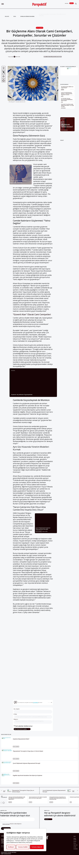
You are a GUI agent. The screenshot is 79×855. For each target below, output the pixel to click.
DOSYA (14, 16)
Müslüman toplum (58, 56)
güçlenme (53, 56)
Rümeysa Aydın (17, 56)
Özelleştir (11, 847)
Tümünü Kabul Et (36, 847)
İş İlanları (75, 846)
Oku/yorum (63, 118)
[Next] (4, 803)
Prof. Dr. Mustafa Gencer (64, 129)
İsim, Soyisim (16, 709)
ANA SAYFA (7, 16)
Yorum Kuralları (75, 839)
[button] (2, 4)
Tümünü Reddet (23, 847)
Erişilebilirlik (76, 848)
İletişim (75, 843)
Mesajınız (16, 719)
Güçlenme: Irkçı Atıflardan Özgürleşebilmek (27, 16)
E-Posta (15, 714)
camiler (45, 56)
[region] (25, 840)
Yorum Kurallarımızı (35, 702)
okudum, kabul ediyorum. (12, 823)
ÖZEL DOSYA (13, 370)
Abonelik (71, 3)
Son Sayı (66, 3)
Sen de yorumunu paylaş (20, 729)
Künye (75, 836)
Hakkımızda (75, 844)
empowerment (49, 56)
